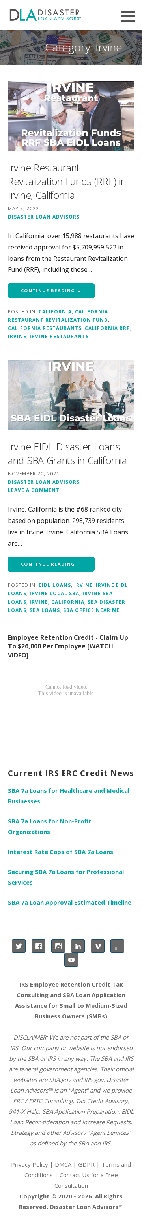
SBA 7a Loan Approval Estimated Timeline (69, 902)
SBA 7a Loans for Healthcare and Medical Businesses (68, 796)
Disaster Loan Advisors (44, 216)
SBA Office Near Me (91, 610)
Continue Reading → (51, 290)
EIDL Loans (55, 585)
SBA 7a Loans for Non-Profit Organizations (50, 826)
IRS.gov (93, 1079)
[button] (130, 16)
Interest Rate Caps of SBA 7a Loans (60, 852)
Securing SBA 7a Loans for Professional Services (66, 877)
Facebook (38, 946)
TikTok (117, 946)
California (55, 311)
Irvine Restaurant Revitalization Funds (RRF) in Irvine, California (67, 181)
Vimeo (98, 946)
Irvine (17, 336)
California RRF (107, 328)
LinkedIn (78, 946)
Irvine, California (57, 602)
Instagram (58, 946)
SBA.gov (60, 1079)
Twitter (19, 946)
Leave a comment (34, 490)
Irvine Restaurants (59, 336)
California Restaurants (45, 328)
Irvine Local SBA (54, 593)
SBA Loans (45, 610)
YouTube (71, 960)
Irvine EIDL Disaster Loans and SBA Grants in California (67, 453)
